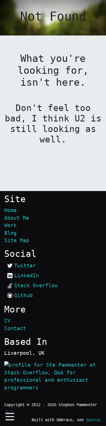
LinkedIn (26, 275)
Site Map (16, 240)
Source (92, 419)
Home (10, 210)
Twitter (25, 265)
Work (10, 225)
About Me (16, 218)
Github (23, 295)
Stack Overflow (36, 285)
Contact (15, 328)
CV (7, 321)
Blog (10, 233)
